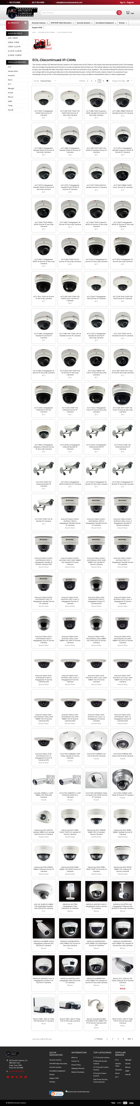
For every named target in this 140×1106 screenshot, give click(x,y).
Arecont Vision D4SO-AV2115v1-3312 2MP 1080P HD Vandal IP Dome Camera (70, 561)
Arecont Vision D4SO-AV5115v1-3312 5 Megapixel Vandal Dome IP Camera (70, 522)
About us (74, 1057)
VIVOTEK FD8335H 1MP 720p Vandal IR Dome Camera (70, 756)
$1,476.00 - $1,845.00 (14, 55)
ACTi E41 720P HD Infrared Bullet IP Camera (43, 484)
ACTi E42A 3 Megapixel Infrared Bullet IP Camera (96, 447)
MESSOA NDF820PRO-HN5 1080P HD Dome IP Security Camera (70, 943)
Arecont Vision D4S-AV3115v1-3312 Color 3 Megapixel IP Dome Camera (123, 600)
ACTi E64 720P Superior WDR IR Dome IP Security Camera (96, 224)
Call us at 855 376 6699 (16, 1071)
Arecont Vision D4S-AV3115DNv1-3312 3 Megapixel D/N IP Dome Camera (43, 639)
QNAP (10, 101)
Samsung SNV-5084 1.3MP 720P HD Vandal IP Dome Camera (70, 832)
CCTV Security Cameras (101, 1057)
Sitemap (52, 1082)
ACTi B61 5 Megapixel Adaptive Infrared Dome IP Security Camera (43, 447)
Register (130, 2)
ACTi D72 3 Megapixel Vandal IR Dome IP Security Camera (96, 336)
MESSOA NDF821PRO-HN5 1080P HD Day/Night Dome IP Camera (96, 943)
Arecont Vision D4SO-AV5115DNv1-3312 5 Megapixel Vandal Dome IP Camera (96, 522)
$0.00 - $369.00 (13, 38)
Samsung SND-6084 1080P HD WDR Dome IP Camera (70, 869)
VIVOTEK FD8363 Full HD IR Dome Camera (96, 755)
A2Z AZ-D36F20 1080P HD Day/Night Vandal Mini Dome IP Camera (43, 906)
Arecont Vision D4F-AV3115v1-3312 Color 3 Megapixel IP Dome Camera (70, 679)
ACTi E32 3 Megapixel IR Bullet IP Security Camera (123, 483)
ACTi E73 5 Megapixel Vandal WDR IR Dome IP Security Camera (43, 187)
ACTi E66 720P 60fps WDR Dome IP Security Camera (43, 224)
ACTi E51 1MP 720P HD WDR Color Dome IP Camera (70, 298)
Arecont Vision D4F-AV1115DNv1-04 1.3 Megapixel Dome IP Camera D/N (43, 757)
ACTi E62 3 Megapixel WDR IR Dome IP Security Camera (44, 261)
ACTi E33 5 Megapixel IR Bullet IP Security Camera (96, 483)
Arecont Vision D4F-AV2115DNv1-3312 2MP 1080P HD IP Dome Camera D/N (43, 718)
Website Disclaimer (77, 1072)
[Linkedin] (26, 1077)
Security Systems (84, 23)
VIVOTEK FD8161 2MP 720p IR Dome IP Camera (122, 794)
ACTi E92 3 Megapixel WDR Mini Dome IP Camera (43, 113)
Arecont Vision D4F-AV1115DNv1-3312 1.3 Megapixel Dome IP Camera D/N (122, 718)
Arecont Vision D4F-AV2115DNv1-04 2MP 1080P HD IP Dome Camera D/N (70, 718)
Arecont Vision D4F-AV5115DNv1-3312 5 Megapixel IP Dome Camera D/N (43, 679)
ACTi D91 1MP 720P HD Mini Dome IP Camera (122, 297)
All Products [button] (13, 23)
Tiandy (10, 105)
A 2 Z (9, 67)
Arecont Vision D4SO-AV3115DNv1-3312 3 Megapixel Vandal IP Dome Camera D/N (44, 561)
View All (10, 110)
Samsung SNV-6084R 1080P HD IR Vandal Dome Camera (96, 832)
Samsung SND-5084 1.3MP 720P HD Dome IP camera (96, 869)
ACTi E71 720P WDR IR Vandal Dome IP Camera (96, 186)
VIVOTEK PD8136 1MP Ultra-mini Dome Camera (122, 755)
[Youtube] (12, 1077)
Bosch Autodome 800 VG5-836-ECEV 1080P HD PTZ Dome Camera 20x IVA (96, 1022)
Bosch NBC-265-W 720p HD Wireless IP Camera (43, 1020)
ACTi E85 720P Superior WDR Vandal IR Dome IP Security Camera (96, 113)
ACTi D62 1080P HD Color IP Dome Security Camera (96, 373)
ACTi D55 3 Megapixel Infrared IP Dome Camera (43, 410)
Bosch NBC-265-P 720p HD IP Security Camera (70, 1020)
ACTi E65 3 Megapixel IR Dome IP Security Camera (70, 223)
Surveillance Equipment (105, 23)
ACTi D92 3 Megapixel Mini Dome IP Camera (96, 297)
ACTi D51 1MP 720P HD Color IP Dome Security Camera (123, 410)
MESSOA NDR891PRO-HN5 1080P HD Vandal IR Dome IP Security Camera (96, 980)
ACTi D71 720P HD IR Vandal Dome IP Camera (122, 335)
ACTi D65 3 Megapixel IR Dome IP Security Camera (44, 372)
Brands (122, 23)
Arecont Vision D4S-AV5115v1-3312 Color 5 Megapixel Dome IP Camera (70, 600)
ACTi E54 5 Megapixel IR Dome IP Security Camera (96, 260)
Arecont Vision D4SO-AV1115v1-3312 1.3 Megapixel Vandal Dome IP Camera (122, 561)
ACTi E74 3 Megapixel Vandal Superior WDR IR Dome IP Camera (122, 150)
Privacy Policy (76, 1065)
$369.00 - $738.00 (13, 42)
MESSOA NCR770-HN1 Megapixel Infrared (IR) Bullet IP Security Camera (123, 906)
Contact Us (75, 1061)
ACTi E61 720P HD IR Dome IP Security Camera (70, 260)
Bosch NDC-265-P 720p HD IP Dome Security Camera (122, 1021)
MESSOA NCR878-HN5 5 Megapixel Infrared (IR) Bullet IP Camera (43, 943)
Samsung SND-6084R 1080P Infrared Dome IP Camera (43, 869)
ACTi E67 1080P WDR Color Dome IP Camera (123, 186)
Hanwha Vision (13, 71)
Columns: (82, 81)
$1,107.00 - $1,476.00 (14, 51)
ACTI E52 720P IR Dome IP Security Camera (43, 297)
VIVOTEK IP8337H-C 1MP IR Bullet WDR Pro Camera (70, 795)
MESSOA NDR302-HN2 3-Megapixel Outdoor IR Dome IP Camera (43, 980)
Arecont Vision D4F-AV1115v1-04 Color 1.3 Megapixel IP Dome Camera (96, 718)
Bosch (10, 80)
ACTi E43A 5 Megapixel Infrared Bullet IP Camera (70, 447)
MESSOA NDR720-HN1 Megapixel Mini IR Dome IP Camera (70, 980)
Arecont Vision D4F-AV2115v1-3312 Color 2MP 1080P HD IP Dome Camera (96, 679)
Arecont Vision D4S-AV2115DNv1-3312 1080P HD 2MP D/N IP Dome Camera (96, 639)
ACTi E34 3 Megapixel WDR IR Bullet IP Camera (70, 483)
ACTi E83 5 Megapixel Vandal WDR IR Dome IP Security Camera (43, 150)
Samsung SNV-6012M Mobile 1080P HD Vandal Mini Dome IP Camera (43, 832)
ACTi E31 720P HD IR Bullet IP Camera (43, 520)
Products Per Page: (118, 81)
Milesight (11, 88)
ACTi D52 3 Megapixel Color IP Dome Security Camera (96, 410)
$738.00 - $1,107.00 (14, 47)
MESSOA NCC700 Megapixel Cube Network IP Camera (70, 906)
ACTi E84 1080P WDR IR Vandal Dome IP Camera (122, 112)
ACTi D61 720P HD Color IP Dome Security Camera (123, 372)
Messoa (10, 97)
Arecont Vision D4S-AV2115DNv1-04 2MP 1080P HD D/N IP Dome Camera (123, 639)
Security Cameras (39, 23)
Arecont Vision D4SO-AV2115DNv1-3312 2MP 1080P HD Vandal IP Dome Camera (96, 561)
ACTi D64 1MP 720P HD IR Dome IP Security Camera (70, 373)
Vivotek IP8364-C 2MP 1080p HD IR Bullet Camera (43, 795)
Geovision (11, 75)
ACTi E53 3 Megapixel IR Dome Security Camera (122, 260)
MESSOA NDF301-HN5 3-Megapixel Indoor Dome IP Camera (96, 906)
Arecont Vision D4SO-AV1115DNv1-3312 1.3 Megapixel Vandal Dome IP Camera (43, 600)
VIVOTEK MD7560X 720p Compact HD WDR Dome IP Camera (96, 795)
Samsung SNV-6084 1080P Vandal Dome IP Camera (122, 832)
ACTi (9, 84)
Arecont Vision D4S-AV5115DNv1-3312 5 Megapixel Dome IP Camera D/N (96, 600)
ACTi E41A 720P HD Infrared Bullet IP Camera (122, 447)
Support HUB (37, 27)
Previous (99, 1039)
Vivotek (10, 93)
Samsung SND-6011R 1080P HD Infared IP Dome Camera (122, 869)
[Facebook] (8, 1077)
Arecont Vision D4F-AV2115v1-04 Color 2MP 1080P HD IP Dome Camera (122, 679)
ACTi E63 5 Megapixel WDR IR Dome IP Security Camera (123, 224)
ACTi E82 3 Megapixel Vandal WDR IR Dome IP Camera (70, 150)
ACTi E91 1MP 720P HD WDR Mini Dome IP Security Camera (70, 113)
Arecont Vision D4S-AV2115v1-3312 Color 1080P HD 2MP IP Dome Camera (70, 639)
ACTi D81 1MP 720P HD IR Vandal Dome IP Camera (70, 335)
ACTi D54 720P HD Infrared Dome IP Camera (70, 410)
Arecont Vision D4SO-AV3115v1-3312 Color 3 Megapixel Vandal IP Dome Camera (123, 522)
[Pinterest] (17, 1077)
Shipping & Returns (78, 1068)
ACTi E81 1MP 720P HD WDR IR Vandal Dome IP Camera (96, 150)
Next (129, 1039)
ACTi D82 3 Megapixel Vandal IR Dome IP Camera (43, 336)
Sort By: (36, 81)
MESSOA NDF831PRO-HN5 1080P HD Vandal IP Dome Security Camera (122, 943)
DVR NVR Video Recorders (61, 23)
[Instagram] (21, 1077)
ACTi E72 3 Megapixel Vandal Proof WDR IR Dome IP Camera (70, 187)
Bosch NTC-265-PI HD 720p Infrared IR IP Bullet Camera (123, 980)
